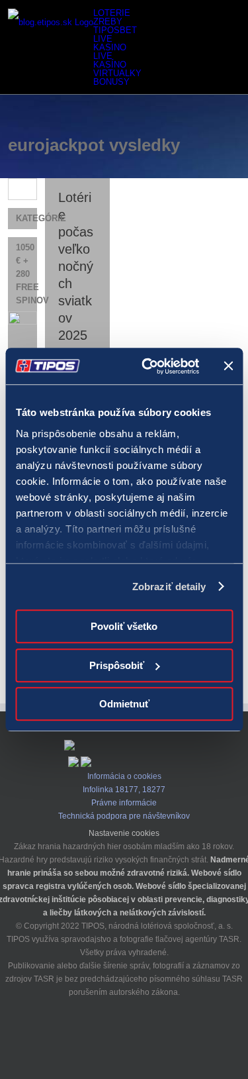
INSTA (101, 1038)
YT (147, 1038)
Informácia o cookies (124, 776)
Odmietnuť (124, 703)
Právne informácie (124, 802)
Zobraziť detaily (169, 586)
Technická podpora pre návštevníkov (124, 816)
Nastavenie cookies (124, 833)
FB (124, 1038)
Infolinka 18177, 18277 (124, 789)
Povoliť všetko (124, 626)
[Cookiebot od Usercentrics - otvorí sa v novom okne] (148, 366)
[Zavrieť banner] (228, 366)
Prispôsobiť (116, 665)
